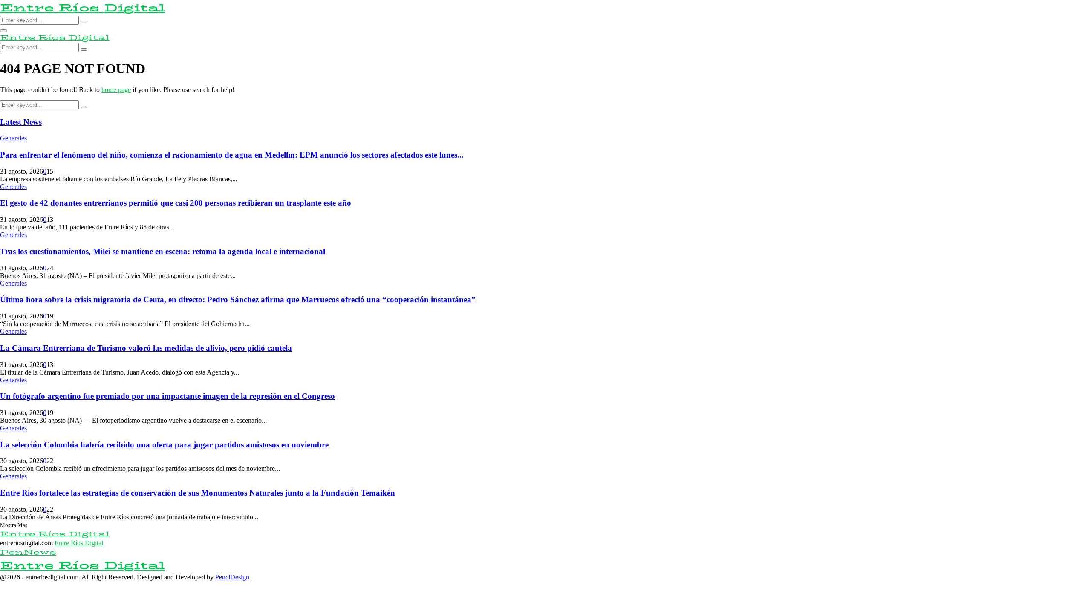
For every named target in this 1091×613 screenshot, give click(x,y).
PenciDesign (232, 577)
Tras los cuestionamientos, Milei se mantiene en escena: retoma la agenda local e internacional (162, 251)
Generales (13, 138)
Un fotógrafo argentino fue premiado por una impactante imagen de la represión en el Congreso (167, 396)
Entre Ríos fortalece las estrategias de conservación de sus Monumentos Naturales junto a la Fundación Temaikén (197, 492)
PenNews (28, 552)
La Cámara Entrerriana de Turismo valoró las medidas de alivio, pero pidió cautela (146, 348)
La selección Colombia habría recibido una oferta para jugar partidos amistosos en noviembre (164, 444)
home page (116, 89)
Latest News (21, 121)
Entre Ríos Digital (82, 8)
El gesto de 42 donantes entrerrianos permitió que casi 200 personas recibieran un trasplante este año (175, 202)
